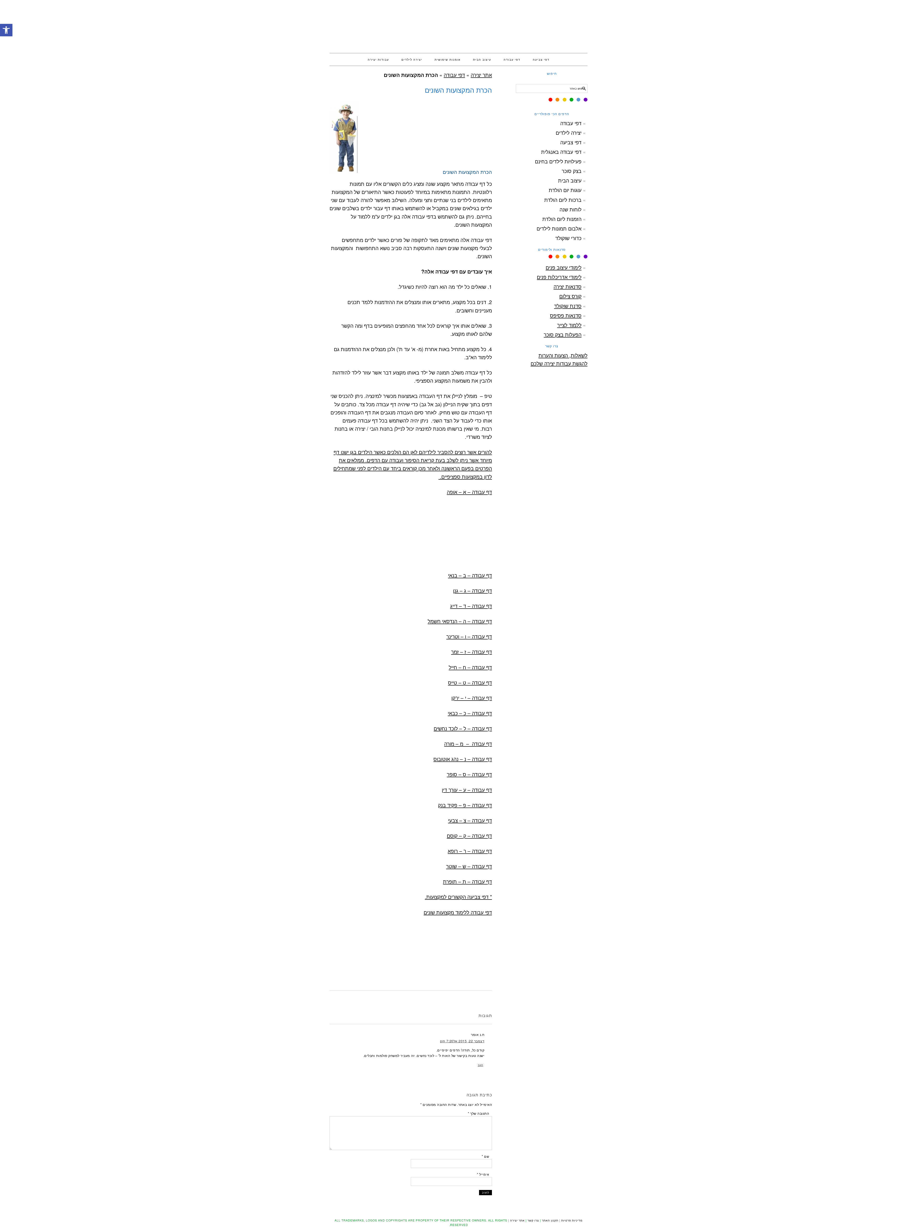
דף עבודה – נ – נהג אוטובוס (462, 758)
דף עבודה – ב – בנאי (470, 575)
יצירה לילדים (568, 132)
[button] (6, 30)
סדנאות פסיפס (565, 315)
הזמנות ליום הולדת (561, 218)
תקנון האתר (550, 1220)
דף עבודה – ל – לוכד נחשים (463, 728)
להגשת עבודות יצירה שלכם (559, 363)
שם (485, 1156)
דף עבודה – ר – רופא (470, 850)
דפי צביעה (570, 142)
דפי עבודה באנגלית (561, 151)
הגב (480, 1065)
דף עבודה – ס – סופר (469, 774)
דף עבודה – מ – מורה (468, 743)
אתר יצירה (458, 24)
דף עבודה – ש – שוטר (469, 866)
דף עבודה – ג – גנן (472, 590)
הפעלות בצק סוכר (562, 334)
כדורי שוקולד (568, 237)
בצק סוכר (571, 170)
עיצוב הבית (569, 180)
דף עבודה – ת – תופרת (467, 881)
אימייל (483, 1174)
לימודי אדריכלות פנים (559, 276)
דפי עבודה (454, 74)
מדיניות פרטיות (571, 1220)
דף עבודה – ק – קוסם (469, 835)
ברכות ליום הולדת (562, 199)
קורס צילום (570, 296)
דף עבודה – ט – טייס (470, 682)
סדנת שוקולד (567, 305)
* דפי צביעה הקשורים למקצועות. (458, 896)
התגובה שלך (478, 1113)
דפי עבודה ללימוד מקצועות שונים (458, 912)
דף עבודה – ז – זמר (471, 651)
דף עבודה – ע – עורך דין (467, 789)
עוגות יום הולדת (565, 189)
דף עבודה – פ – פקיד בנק (465, 805)
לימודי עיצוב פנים (563, 267)
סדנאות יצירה (567, 286)
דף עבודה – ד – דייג (471, 605)
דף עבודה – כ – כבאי (470, 713)
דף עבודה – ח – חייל (470, 667)
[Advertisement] (411, 211)
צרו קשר (533, 1220)
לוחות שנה (570, 209)
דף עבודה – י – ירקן (471, 697)
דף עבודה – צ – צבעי (470, 820)
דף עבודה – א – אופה (469, 491)
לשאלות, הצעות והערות (562, 355)
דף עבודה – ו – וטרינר (469, 636)
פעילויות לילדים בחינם (558, 161)
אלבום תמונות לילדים (559, 228)
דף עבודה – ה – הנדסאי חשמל (460, 621)
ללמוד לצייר (569, 324)
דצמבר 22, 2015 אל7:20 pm (462, 1041)
